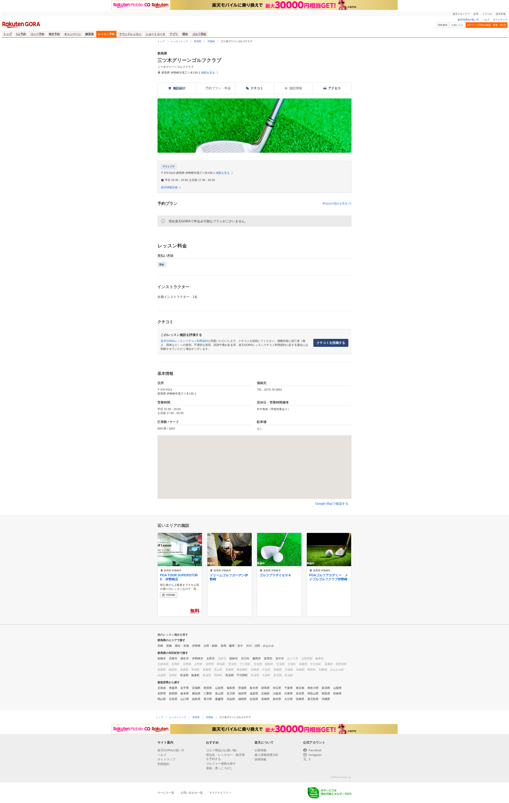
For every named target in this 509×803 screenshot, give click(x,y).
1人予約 (21, 34)
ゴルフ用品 (199, 34)
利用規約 (163, 764)
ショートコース (155, 34)
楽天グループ (460, 14)
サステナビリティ (220, 792)
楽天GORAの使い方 (468, 19)
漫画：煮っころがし (219, 768)
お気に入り (457, 25)
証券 (476, 14)
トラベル (487, 14)
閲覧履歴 (442, 25)
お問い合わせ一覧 (192, 792)
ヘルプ (486, 19)
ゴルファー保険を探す (221, 763)
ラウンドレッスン (130, 34)
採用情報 (260, 759)
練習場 (89, 34)
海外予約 (54, 34)
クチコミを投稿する (331, 342)
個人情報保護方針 (266, 754)
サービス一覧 (165, 792)
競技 (185, 34)
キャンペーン (72, 34)
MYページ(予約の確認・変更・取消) (486, 25)
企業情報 (260, 750)
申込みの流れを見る (335, 203)
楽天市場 (500, 14)
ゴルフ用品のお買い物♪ (221, 750)
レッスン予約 (106, 34)
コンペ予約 (37, 34)
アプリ (174, 34)
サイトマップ (500, 19)
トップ (7, 34)
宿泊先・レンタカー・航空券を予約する (225, 757)
